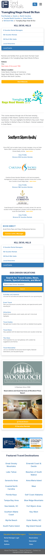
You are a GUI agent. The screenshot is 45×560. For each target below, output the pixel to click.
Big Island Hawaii (33, 526)
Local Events (7, 265)
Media (6, 541)
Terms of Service (25, 550)
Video (31, 544)
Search (22, 289)
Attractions (7, 312)
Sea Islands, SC (11, 506)
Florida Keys (11, 495)
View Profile (22, 155)
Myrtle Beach (11, 520)
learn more (29, 151)
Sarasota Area (11, 480)
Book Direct (23, 422)
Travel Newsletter (9, 348)
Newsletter (33, 541)
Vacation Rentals (10, 252)
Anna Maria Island (34, 480)
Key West (34, 512)
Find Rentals (6, 16)
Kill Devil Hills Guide (10, 256)
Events (15, 16)
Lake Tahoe (11, 472)
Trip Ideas (6, 338)
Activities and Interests (11, 294)
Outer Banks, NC (33, 520)
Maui (34, 486)
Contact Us (37, 550)
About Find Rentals (10, 550)
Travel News (7, 330)
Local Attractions (9, 260)
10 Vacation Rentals (22, 426)
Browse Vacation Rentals (22, 157)
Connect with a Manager (14, 234)
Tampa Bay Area (11, 500)
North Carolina (25, 16)
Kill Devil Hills (9, 21)
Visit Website (22, 82)
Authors (7, 544)
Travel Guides (8, 322)
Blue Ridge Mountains (33, 500)
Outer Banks (27, 18)
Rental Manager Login (11, 538)
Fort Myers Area (34, 506)
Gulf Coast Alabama (34, 495)
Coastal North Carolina (12, 18)
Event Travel (7, 302)
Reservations (33, 538)
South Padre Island (11, 526)
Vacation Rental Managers (13, 247)
